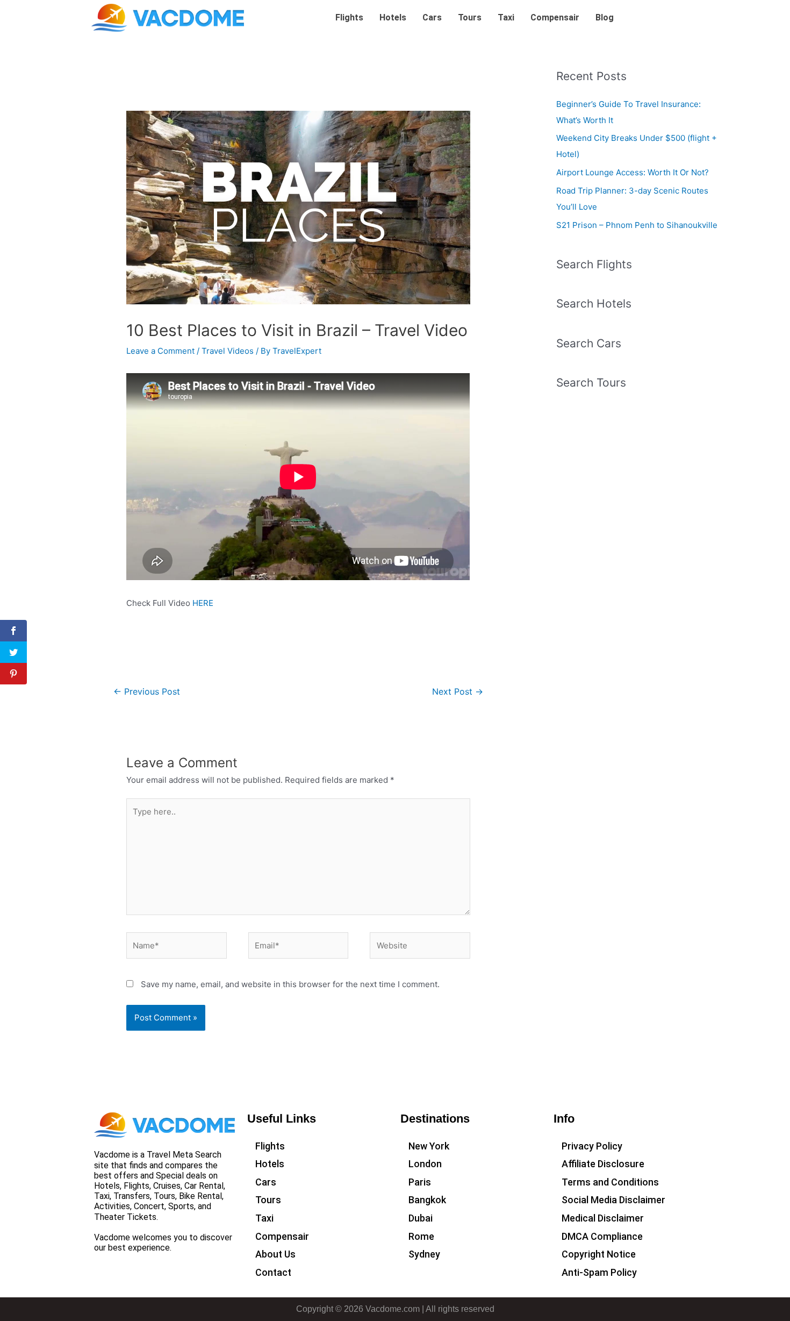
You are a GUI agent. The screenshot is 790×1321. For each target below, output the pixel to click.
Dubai (420, 1218)
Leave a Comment (160, 351)
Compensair (554, 17)
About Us (275, 1254)
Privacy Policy (592, 1146)
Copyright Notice (599, 1254)
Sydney (424, 1254)
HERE (202, 603)
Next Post (457, 692)
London (425, 1163)
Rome (421, 1236)
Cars (432, 17)
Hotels (392, 17)
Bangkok (427, 1199)
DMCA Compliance (602, 1236)
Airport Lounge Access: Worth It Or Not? (632, 172)
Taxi (506, 17)
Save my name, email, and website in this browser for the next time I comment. (290, 984)
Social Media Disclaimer (613, 1199)
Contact (273, 1272)
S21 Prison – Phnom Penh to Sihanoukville (636, 225)
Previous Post (146, 692)
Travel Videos (228, 351)
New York (428, 1146)
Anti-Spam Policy (599, 1272)
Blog (604, 17)
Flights (349, 17)
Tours (470, 17)
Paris (419, 1182)
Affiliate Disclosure (603, 1163)
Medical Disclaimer (603, 1218)
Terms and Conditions (610, 1182)
